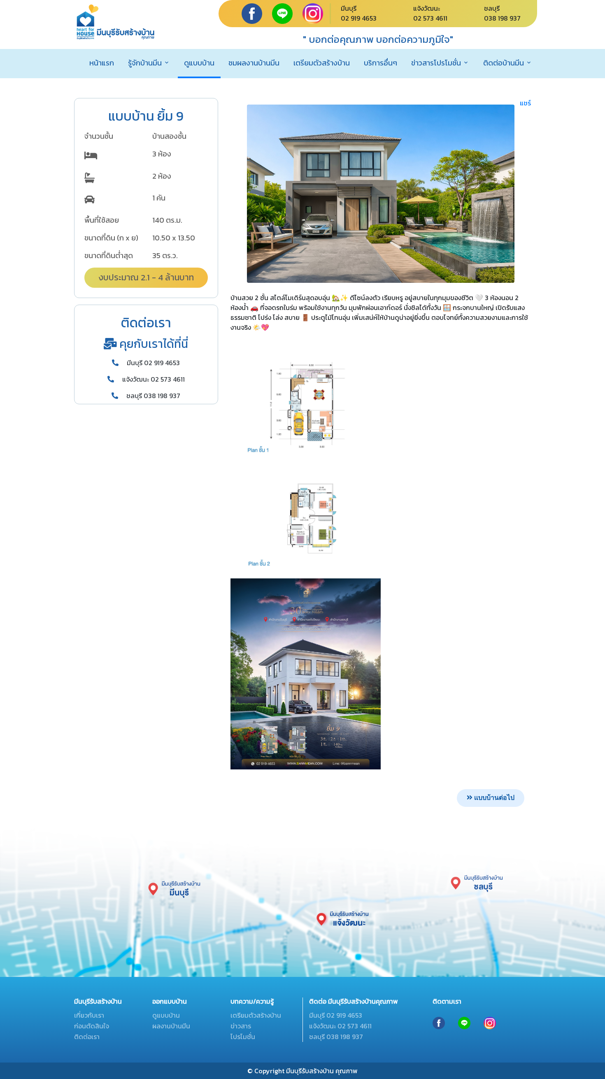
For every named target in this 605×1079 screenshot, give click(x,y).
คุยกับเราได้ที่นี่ (152, 343)
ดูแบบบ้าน (199, 62)
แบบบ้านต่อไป (493, 797)
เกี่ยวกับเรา (89, 1015)
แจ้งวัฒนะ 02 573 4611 (153, 379)
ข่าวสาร (240, 1026)
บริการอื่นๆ (380, 62)
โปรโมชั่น (242, 1037)
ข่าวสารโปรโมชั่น (436, 62)
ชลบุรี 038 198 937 (152, 396)
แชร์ (525, 103)
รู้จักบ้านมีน (145, 62)
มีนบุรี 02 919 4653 (152, 363)
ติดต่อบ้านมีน (503, 62)
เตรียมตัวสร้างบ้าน (321, 62)
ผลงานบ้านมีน (171, 1026)
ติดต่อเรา (87, 1037)
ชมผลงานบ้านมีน (253, 62)
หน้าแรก (101, 62)
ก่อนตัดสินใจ (91, 1026)
